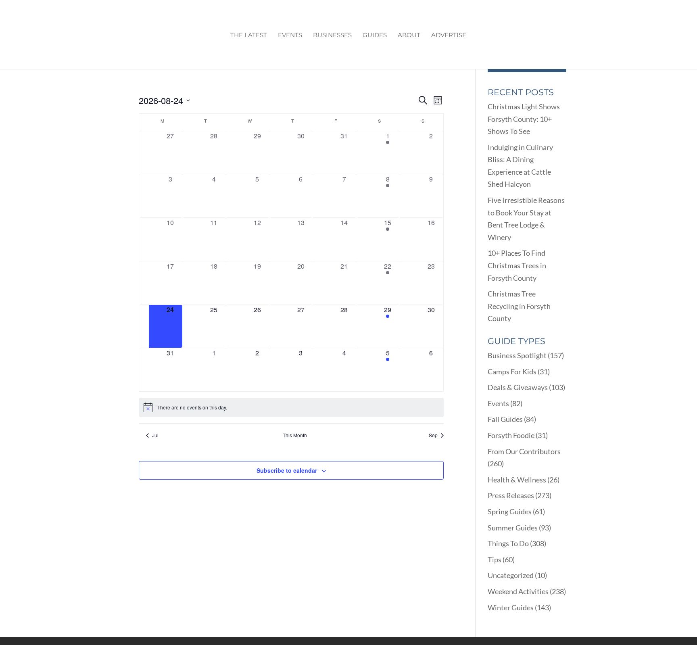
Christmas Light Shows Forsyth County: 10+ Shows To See (524, 119)
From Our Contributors (524, 451)
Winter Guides (511, 607)
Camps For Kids (512, 371)
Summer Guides (513, 527)
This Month (295, 435)
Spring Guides (510, 511)
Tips (494, 559)
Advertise (448, 35)
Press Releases (511, 495)
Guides (375, 35)
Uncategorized (511, 575)
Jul (155, 435)
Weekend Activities (518, 591)
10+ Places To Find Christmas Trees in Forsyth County (517, 265)
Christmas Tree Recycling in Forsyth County (519, 306)
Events (290, 35)
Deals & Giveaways (518, 387)
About (409, 35)
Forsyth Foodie (511, 435)
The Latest (248, 35)
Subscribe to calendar (287, 470)
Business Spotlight (517, 355)
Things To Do (508, 543)
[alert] (291, 407)
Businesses (332, 35)
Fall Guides (505, 419)
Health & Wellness (517, 479)
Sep (433, 435)
